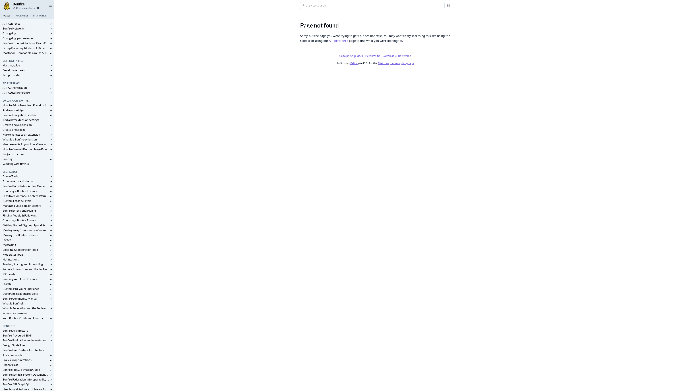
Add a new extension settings (21, 119)
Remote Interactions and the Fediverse (26, 269)
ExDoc (354, 63)
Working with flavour (16, 163)
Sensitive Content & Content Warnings (26, 195)
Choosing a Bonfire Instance (20, 191)
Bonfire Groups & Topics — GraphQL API (26, 43)
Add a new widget (14, 110)
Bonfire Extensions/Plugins (19, 210)
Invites (7, 239)
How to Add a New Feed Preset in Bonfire (26, 105)
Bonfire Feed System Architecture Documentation (26, 350)
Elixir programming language (396, 63)
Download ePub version (396, 56)
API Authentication (15, 87)
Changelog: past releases (18, 38)
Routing (8, 159)
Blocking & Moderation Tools (20, 249)
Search (7, 283)
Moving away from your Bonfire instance (26, 230)
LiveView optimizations (17, 359)
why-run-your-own (15, 313)
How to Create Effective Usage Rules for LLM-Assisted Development (26, 149)
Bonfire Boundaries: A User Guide (24, 186)
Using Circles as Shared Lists (20, 293)
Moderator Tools (13, 254)
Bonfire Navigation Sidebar (19, 115)
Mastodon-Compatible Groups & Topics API (26, 52)
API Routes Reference (16, 92)
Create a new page (14, 129)
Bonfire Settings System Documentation (26, 374)
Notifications (11, 259)
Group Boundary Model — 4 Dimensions (26, 48)
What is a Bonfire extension (20, 139)
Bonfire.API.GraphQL (16, 384)
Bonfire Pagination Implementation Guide (26, 340)
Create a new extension (17, 124)
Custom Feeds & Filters (17, 200)
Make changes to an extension (21, 134)
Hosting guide (11, 65)
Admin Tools (10, 176)
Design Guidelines (14, 345)
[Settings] (448, 5)
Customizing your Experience (21, 288)
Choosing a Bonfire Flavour (19, 220)
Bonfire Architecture (15, 330)
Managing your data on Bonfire (22, 205)
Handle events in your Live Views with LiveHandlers (26, 144)
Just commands (12, 355)
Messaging (9, 244)
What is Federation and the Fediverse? (26, 308)
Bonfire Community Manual (20, 298)
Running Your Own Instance (20, 279)
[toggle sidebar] (49, 5)
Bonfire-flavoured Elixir (17, 335)
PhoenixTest (10, 364)
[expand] (51, 24)
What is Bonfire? (13, 303)
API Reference (11, 23)
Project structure (13, 154)
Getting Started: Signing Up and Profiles (26, 225)
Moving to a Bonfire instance (20, 235)
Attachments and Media (18, 181)
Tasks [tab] (39, 15)
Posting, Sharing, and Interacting (23, 264)
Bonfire (19, 4)
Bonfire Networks (14, 28)
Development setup (15, 70)
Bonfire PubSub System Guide (21, 369)
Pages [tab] (7, 15)
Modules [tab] (22, 15)
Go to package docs (351, 55)
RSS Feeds (9, 274)
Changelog (9, 33)
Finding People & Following (19, 215)
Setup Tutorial (11, 75)
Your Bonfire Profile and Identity (23, 318)
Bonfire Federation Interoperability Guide (26, 379)
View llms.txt (373, 56)
